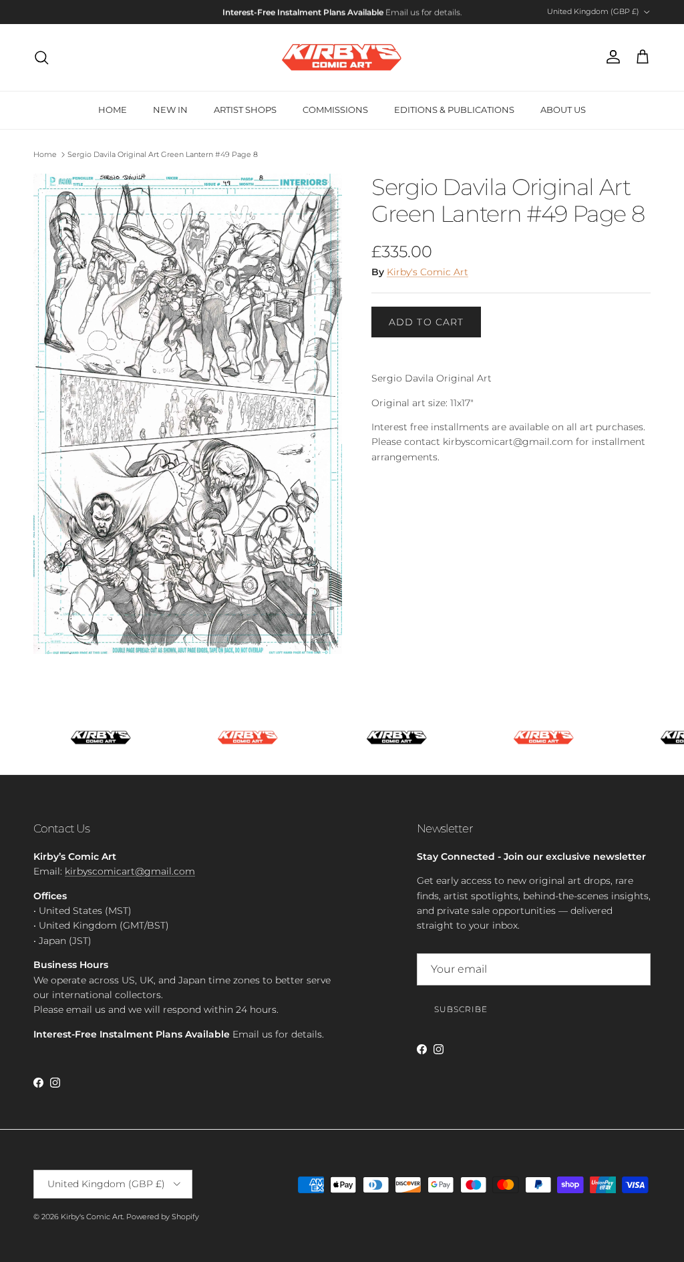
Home (45, 154)
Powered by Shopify (162, 1216)
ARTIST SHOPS (245, 109)
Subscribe (461, 1009)
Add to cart (426, 322)
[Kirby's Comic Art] (342, 57)
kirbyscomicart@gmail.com (130, 871)
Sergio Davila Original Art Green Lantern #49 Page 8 (162, 154)
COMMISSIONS (335, 109)
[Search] (41, 57)
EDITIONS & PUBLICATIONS (454, 109)
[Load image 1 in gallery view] (187, 414)
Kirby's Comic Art (427, 272)
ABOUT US (563, 109)
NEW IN (170, 109)
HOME (112, 109)
